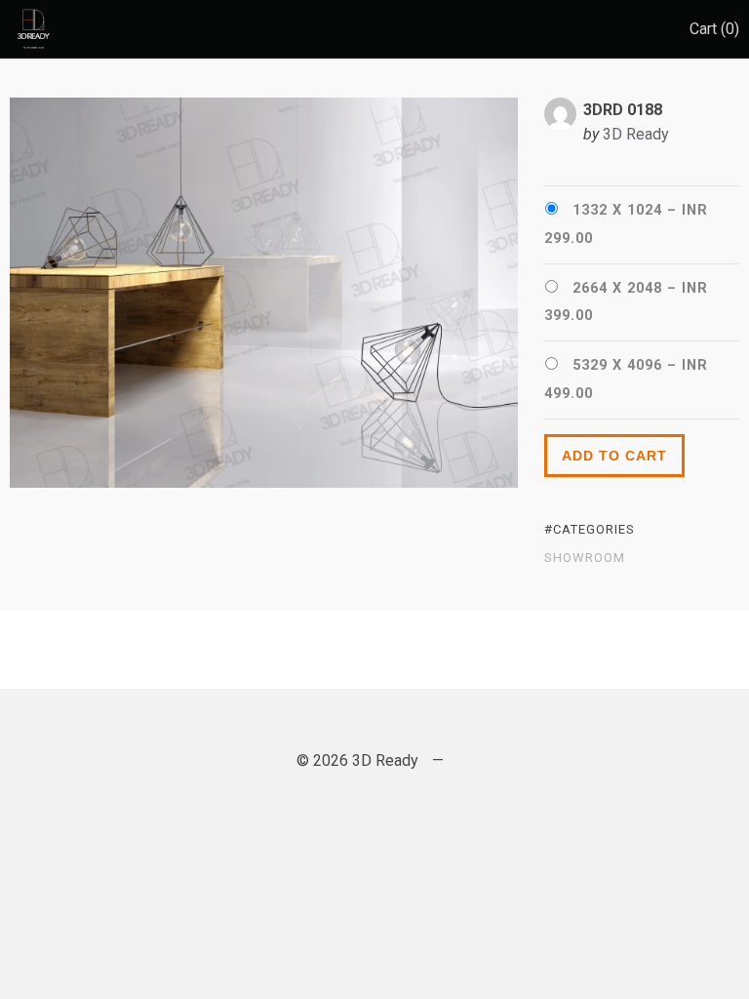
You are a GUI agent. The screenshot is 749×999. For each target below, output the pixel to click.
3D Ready (636, 134)
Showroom (584, 558)
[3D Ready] (31, 29)
